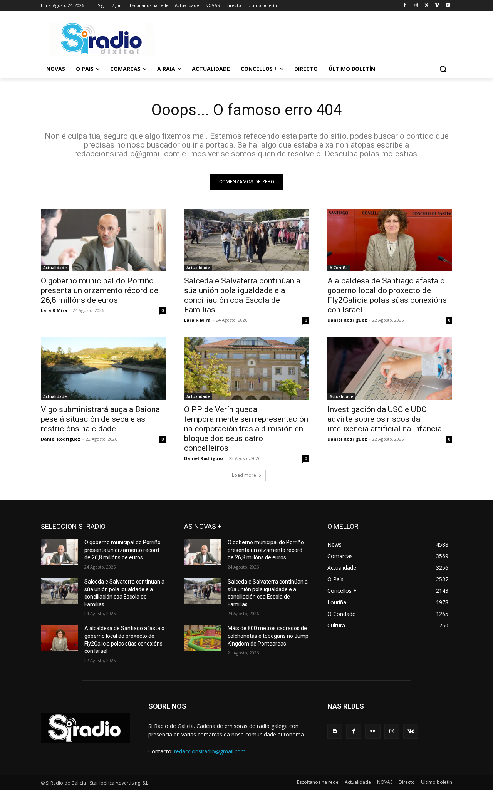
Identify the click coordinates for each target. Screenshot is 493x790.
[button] (443, 69)
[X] (426, 5)
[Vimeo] (437, 5)
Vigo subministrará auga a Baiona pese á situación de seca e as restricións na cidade (100, 419)
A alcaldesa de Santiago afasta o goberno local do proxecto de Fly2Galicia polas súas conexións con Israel (387, 295)
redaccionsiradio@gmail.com (210, 751)
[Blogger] (334, 731)
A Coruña (339, 267)
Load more (244, 475)
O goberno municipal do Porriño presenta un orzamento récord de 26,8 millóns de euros (99, 290)
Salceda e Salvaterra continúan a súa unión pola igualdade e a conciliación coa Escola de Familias (242, 295)
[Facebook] (405, 5)
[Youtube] (447, 5)
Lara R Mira (54, 310)
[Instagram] (415, 5)
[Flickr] (372, 731)
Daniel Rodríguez (347, 320)
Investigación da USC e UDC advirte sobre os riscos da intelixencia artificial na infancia (384, 419)
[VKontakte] (410, 731)
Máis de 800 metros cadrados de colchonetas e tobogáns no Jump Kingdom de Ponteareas (268, 635)
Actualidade (55, 267)
